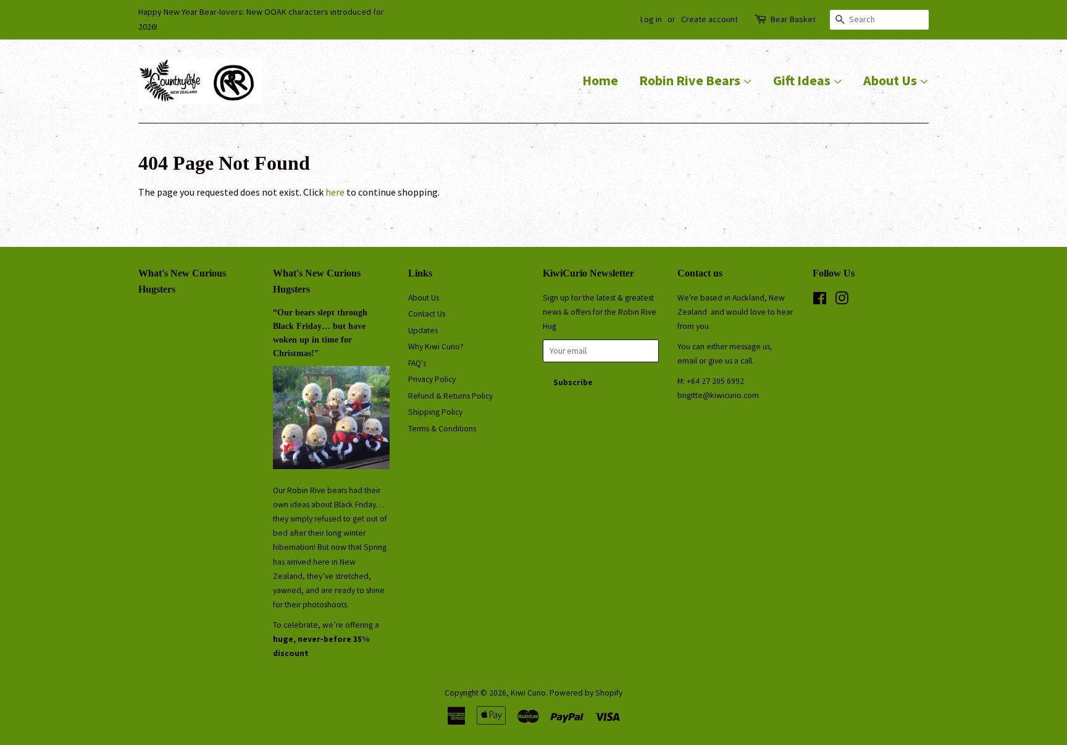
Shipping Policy (435, 412)
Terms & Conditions (442, 428)
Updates (423, 330)
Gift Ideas (803, 80)
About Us (891, 80)
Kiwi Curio (528, 693)
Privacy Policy (432, 379)
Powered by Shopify (586, 693)
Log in (651, 19)
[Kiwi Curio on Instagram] (841, 301)
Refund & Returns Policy (450, 396)
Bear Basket (793, 19)
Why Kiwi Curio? (436, 346)
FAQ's (417, 363)
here (335, 192)
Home (600, 80)
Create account (709, 19)
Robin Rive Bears (691, 80)
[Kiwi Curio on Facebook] (820, 301)
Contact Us (426, 314)
